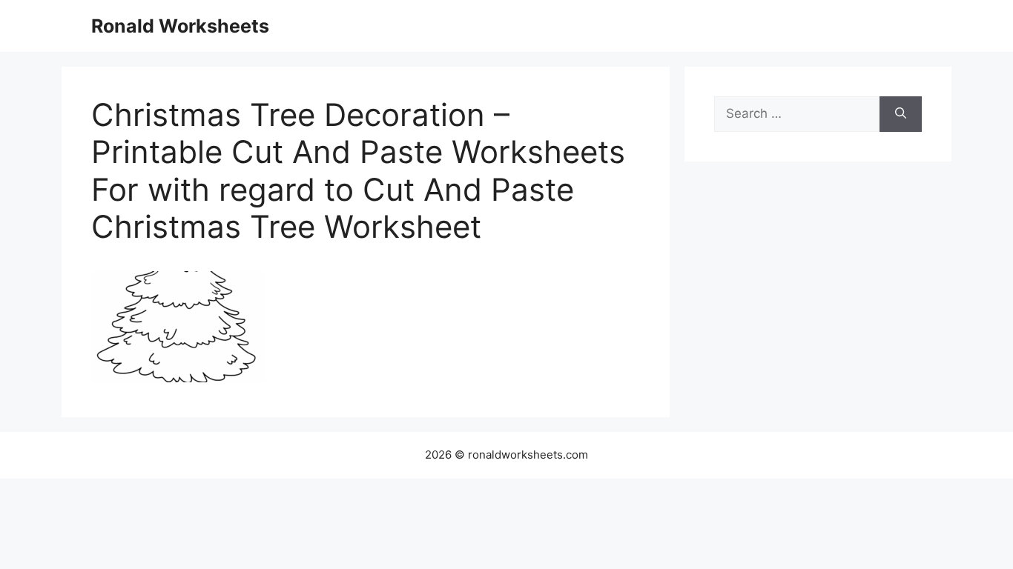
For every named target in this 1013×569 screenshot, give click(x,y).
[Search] (901, 114)
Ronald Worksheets (180, 26)
